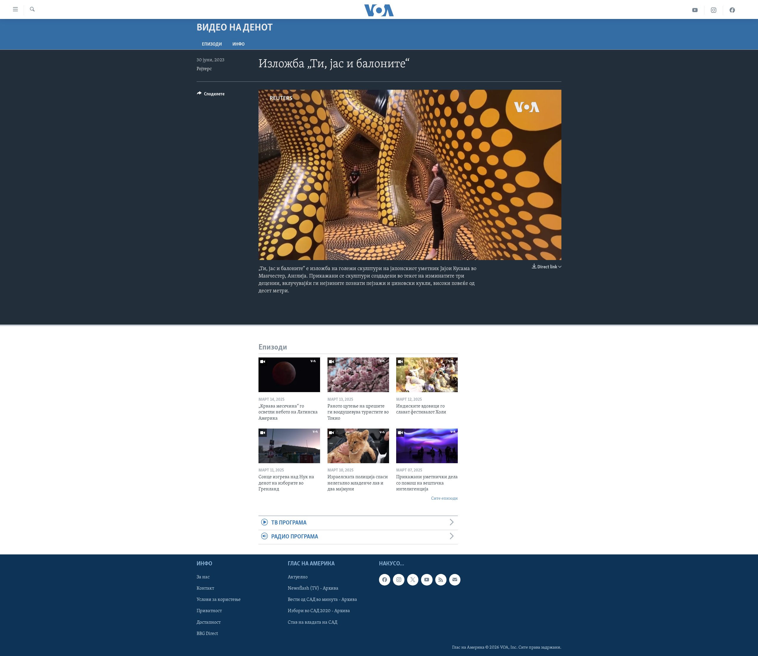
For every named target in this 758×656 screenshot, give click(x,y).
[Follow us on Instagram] (398, 579)
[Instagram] (713, 10)
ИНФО (238, 44)
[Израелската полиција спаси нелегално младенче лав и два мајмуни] (358, 446)
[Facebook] (732, 10)
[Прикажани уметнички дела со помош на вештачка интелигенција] (427, 446)
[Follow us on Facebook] (384, 579)
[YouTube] (695, 10)
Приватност (209, 611)
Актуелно (298, 577)
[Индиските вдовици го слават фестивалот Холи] (427, 374)
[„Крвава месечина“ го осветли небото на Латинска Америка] (289, 374)
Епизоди (212, 44)
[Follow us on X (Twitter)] (412, 579)
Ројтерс (204, 69)
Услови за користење (219, 599)
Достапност (209, 622)
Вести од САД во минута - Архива (322, 599)
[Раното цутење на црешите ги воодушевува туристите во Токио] (358, 374)
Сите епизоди (444, 498)
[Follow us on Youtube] (426, 579)
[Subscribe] (454, 579)
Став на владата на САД (312, 622)
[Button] (210, 95)
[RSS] (441, 579)
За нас (203, 577)
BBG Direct (207, 633)
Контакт (205, 588)
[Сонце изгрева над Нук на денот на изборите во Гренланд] (289, 446)
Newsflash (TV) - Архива (313, 588)
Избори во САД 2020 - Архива (319, 611)
